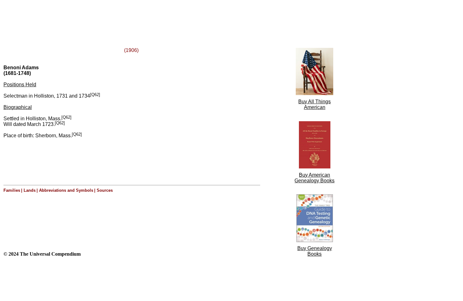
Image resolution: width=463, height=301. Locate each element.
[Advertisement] (81, 17)
